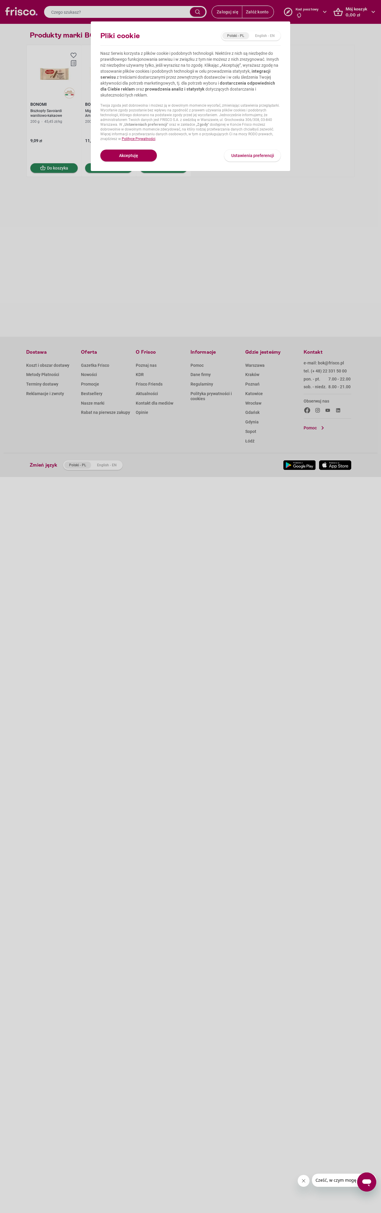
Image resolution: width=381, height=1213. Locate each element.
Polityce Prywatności (138, 139)
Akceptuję (128, 155)
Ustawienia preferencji (252, 155)
